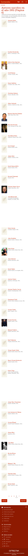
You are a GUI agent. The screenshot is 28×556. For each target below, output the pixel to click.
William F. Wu (12, 463)
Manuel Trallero (12, 330)
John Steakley (12, 238)
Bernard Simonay (13, 176)
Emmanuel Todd (12, 299)
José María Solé (12, 197)
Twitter (7, 539)
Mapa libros (7, 529)
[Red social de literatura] (5, 2)
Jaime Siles (11, 156)
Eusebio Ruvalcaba (13, 52)
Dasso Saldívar (12, 83)
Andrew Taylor (12, 279)
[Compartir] (19, 2)
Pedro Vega (11, 370)
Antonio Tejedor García (14, 289)
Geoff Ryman (11, 73)
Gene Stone (11, 248)
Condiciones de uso (8, 516)
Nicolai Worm (12, 453)
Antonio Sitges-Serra (14, 186)
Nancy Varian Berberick (15, 360)
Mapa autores (7, 526)
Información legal (8, 509)
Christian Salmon (13, 93)
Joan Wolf (11, 443)
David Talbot (11, 269)
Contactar (6, 520)
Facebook (8, 537)
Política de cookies (8, 514)
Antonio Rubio (12, 20)
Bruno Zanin (11, 484)
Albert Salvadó (12, 103)
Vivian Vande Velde (13, 350)
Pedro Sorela (11, 228)
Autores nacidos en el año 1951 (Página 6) (13, 10)
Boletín (7, 546)
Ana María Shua (12, 136)
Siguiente (23, 500)
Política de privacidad (9, 512)
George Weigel (12, 422)
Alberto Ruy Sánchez (14, 62)
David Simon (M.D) (13, 166)
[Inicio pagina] (26, 507)
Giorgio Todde (12, 309)
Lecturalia (3, 5)
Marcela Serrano (12, 125)
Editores (6, 531)
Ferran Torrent (12, 320)
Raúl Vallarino (12, 340)
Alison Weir (11, 432)
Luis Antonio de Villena (14, 412)
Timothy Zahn (12, 474)
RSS (6, 543)
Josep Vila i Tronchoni (14, 402)
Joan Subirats (12, 259)
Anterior (4, 500)
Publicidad (6, 518)
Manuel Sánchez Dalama (15, 113)
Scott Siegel (11, 146)
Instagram (8, 541)
